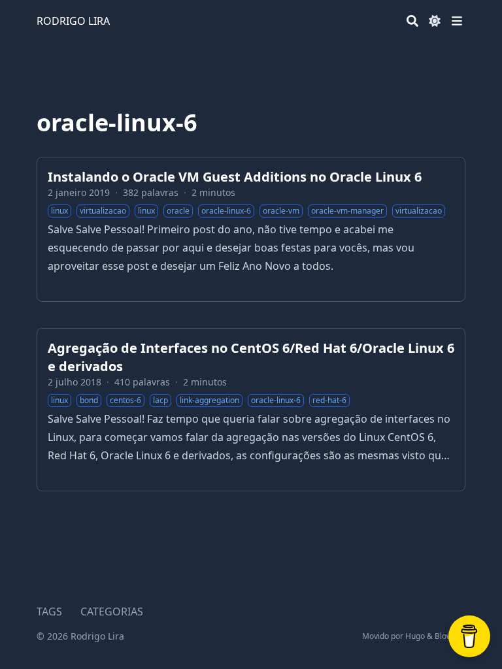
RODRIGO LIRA (73, 21)
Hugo (415, 636)
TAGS (49, 611)
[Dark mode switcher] (435, 21)
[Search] (412, 21)
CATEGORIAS (111, 611)
